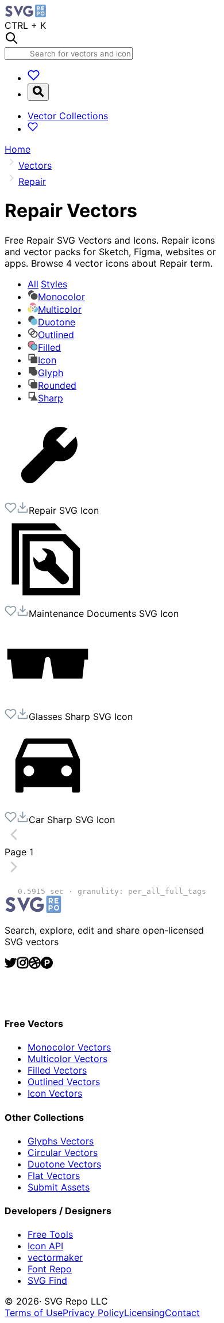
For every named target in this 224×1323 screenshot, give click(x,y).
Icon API (45, 1246)
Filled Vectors (57, 1070)
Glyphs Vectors (61, 1141)
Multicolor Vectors (67, 1058)
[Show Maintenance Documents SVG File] (48, 599)
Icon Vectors (55, 1093)
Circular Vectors (63, 1152)
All (47, 284)
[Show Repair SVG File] (48, 496)
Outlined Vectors (64, 1081)
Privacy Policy (93, 1312)
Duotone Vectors (64, 1164)
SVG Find (47, 1280)
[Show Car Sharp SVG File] (48, 805)
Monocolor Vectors (69, 1047)
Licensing (144, 1312)
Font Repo (50, 1269)
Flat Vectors (54, 1175)
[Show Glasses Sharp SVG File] (48, 702)
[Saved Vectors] (34, 78)
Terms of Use (34, 1312)
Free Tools (50, 1234)
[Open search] (38, 92)
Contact (182, 1312)
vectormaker (55, 1257)
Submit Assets (59, 1187)
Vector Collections (68, 116)
